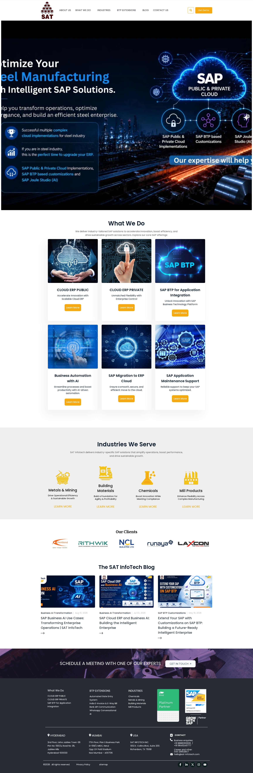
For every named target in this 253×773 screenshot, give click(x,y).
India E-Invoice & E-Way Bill (103, 703)
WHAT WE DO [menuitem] (83, 10)
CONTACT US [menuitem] (160, 10)
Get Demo (203, 10)
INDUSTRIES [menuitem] (103, 10)
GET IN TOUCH (179, 663)
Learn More (72, 307)
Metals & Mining (136, 699)
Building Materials (137, 703)
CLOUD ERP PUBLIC (57, 695)
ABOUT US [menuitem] (65, 10)
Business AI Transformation (56, 613)
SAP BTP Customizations (172, 613)
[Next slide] (248, 116)
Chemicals (133, 696)
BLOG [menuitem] (145, 10)
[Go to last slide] (5, 116)
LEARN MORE (63, 506)
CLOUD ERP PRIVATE (57, 699)
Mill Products (134, 706)
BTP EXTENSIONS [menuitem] (126, 10)
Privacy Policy (83, 764)
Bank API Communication (103, 706)
